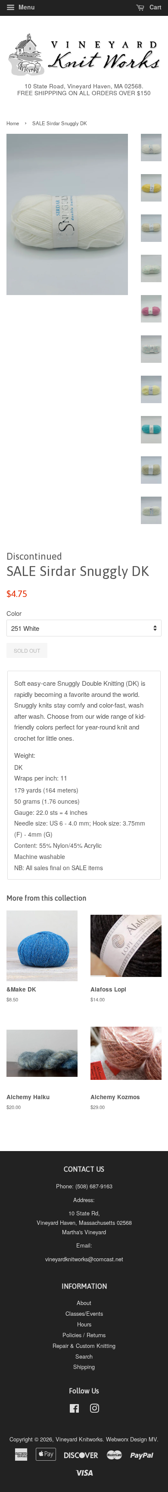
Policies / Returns (84, 1335)
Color (14, 613)
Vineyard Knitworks (79, 1439)
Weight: (25, 755)
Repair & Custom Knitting (84, 1345)
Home (12, 123)
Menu (26, 7)
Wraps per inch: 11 (40, 777)
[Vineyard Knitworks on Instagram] (94, 1410)
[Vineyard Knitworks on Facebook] (74, 1410)
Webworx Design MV (131, 1439)
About (84, 1303)
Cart (155, 7)
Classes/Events (84, 1313)
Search (84, 1356)
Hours (84, 1324)
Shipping (84, 1366)
